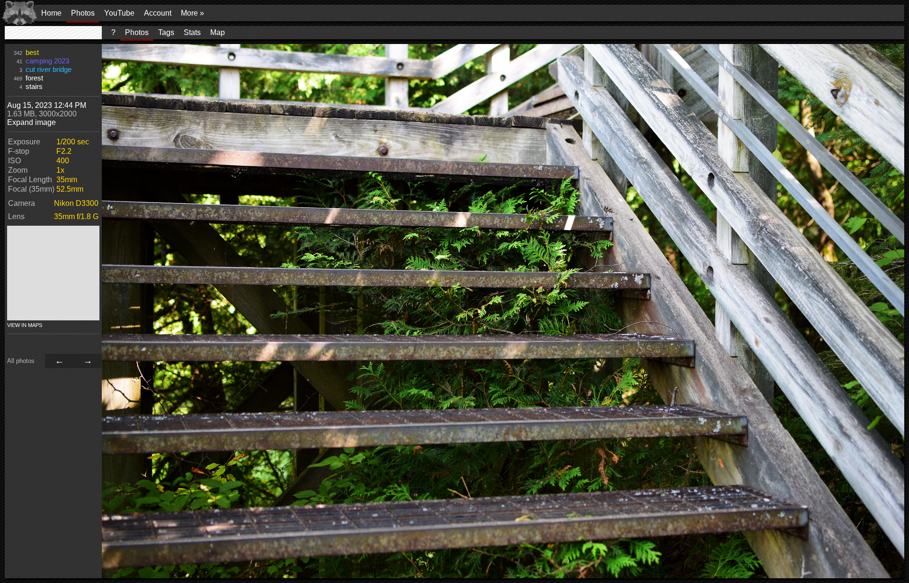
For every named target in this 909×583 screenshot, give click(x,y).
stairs (34, 86)
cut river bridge (48, 69)
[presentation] (53, 32)
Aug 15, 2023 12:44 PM (46, 105)
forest (34, 78)
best (32, 52)
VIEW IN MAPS (24, 325)
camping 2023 (47, 61)
